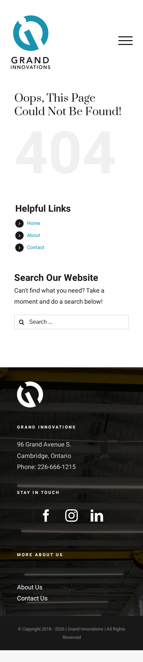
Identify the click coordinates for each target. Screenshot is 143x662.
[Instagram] (71, 515)
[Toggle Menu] (125, 40)
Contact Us (32, 598)
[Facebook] (46, 515)
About (33, 235)
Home (33, 223)
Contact (35, 247)
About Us (29, 587)
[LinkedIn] (97, 515)
